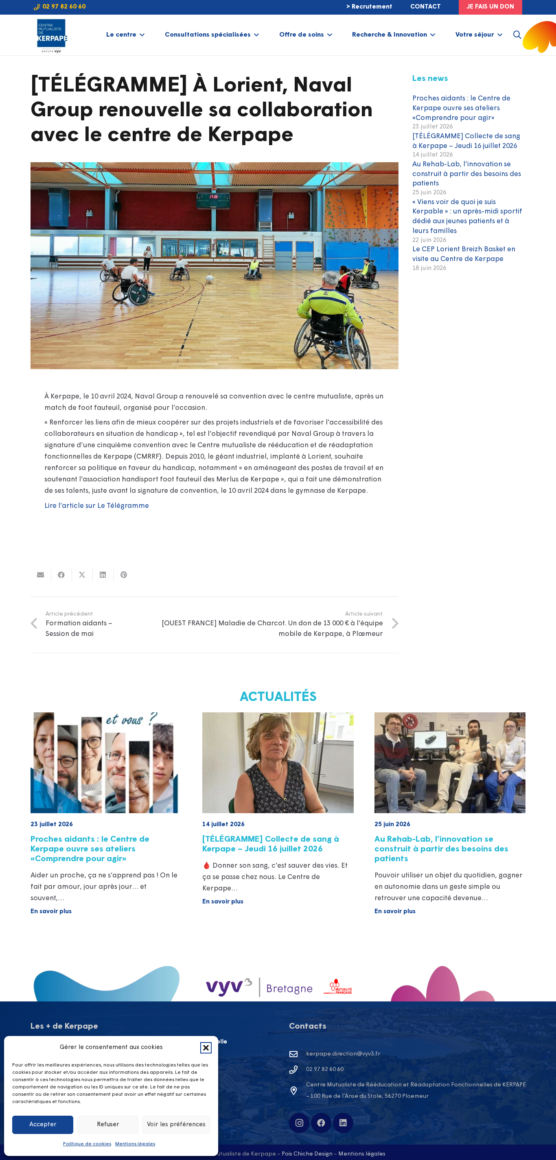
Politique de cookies (87, 1144)
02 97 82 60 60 (325, 1069)
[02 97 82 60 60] (297, 1070)
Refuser (108, 1125)
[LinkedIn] (343, 1123)
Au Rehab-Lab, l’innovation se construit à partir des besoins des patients (466, 174)
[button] (206, 1048)
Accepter (43, 1125)
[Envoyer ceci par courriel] (41, 575)
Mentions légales (135, 1144)
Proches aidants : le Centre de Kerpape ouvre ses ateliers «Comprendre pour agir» (461, 108)
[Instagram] (299, 1123)
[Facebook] (321, 1123)
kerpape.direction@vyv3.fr (343, 1054)
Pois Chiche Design (307, 1154)
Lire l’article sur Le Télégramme (96, 506)
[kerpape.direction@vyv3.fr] (297, 1054)
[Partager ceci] (61, 575)
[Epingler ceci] (124, 575)
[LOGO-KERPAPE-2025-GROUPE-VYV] (51, 35)
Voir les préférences (176, 1125)
